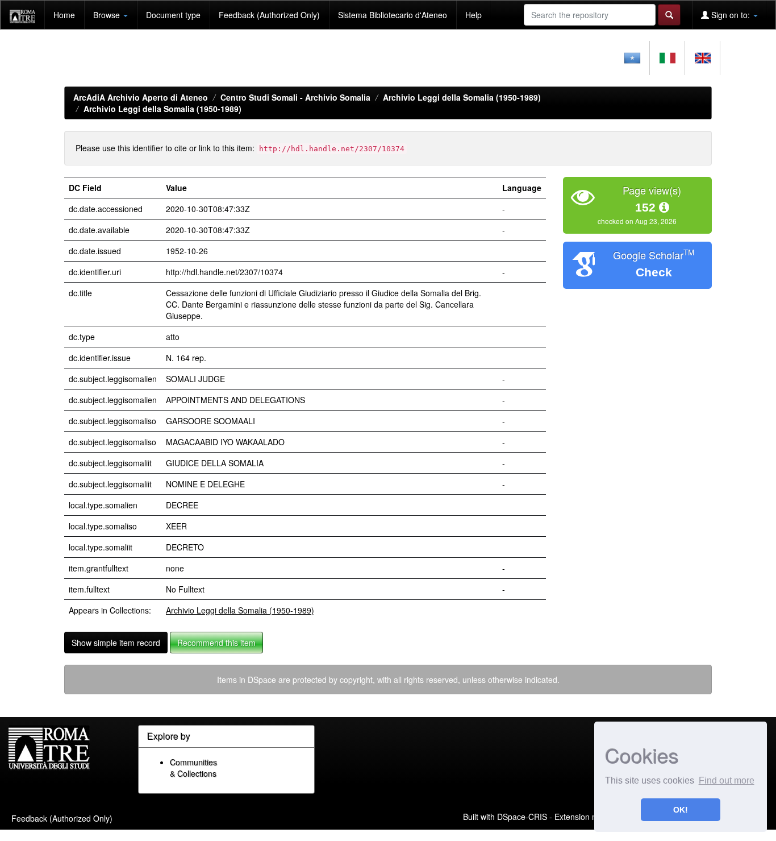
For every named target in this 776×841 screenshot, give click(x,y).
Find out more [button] (726, 780)
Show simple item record (116, 642)
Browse (107, 14)
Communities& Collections (193, 767)
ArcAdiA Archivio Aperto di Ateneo (140, 97)
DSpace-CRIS (522, 816)
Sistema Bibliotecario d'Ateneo (392, 14)
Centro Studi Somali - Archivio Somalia (295, 97)
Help (473, 14)
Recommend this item (216, 642)
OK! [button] (680, 809)
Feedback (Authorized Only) (269, 14)
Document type (173, 14)
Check (654, 272)
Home (64, 14)
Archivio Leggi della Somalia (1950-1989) (462, 97)
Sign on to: (730, 14)
